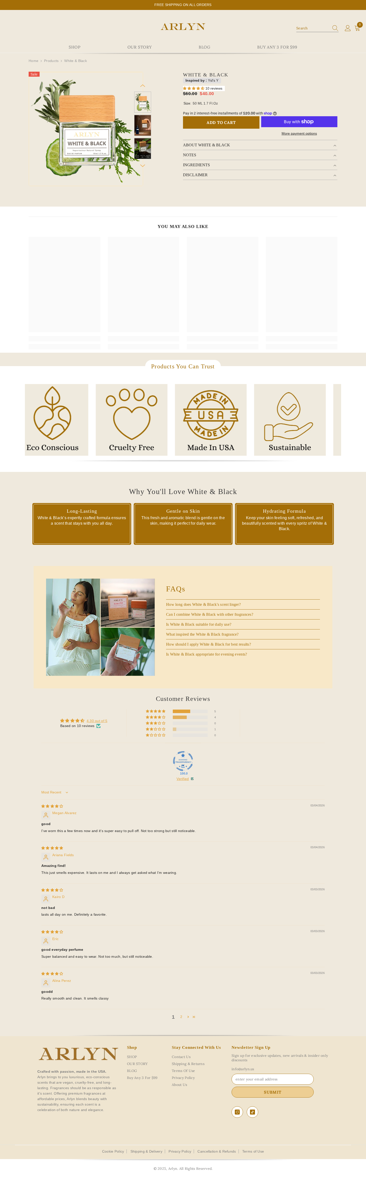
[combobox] (312, 28)
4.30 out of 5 (97, 721)
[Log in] (348, 28)
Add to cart (221, 122)
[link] (64, 338)
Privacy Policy (180, 1151)
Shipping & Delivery (146, 1151)
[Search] (317, 28)
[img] (52, 806)
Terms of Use (253, 1151)
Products (51, 61)
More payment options (299, 133)
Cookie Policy (113, 1151)
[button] (142, 85)
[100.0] (183, 761)
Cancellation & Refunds (216, 1151)
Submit (272, 1092)
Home (33, 61)
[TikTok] (252, 1112)
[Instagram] (237, 1112)
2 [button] (181, 1017)
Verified (183, 779)
